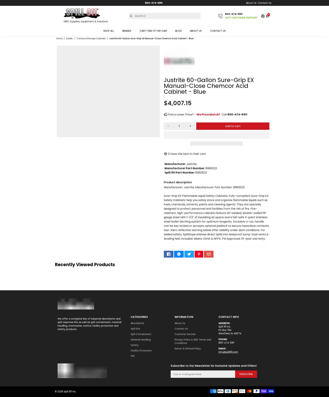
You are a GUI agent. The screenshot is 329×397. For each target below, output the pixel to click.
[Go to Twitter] (189, 254)
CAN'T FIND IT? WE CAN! (153, 31)
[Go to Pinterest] (199, 254)
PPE (133, 356)
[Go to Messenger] (179, 254)
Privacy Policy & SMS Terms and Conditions (193, 341)
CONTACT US (218, 31)
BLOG (178, 31)
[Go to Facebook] (168, 254)
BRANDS (126, 31)
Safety (135, 345)
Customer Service (185, 334)
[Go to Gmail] (209, 254)
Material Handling (141, 339)
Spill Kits (135, 328)
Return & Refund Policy (188, 348)
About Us (251, 3)
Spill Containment (141, 334)
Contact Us (264, 3)
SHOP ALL (108, 31)
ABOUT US (196, 31)
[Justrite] (179, 75)
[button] (216, 135)
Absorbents (137, 323)
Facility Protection (141, 350)
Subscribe (246, 374)
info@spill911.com (228, 352)
